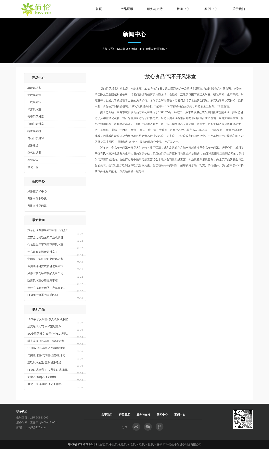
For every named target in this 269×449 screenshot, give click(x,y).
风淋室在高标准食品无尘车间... (46, 273)
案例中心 (210, 9)
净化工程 (32, 167)
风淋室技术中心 (37, 191)
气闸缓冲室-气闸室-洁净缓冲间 (46, 355)
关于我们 (238, 9)
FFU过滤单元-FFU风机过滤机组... (48, 369)
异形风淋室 (34, 109)
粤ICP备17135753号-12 (82, 444)
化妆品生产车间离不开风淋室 (45, 244)
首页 (99, 9)
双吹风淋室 (34, 95)
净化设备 (32, 159)
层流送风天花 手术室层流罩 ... (45, 326)
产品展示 (127, 9)
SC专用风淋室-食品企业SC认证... (48, 333)
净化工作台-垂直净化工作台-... (46, 384)
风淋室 (107, 153)
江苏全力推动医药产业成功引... (46, 237)
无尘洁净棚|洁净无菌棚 (41, 377)
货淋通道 (32, 145)
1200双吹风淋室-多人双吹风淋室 (47, 319)
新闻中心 (182, 9)
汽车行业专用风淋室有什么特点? (47, 230)
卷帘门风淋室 (35, 116)
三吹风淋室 (34, 102)
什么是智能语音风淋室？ (42, 251)
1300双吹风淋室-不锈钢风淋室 (46, 348)
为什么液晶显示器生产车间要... (46, 287)
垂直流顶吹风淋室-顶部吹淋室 (45, 341)
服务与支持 (155, 9)
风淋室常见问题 (37, 205)
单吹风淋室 (34, 87)
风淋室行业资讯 (155, 48)
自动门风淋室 (35, 123)
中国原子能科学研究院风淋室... (46, 258)
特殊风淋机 (34, 131)
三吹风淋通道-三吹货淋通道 (44, 362)
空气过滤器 (34, 152)
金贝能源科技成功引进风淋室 (45, 266)
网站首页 (122, 48)
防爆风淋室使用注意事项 (42, 280)
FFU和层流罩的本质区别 (42, 294)
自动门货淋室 (35, 138)
